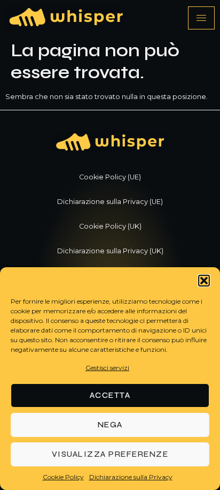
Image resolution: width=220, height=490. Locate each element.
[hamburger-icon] (201, 17)
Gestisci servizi (107, 368)
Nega (110, 424)
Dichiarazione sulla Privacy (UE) (110, 202)
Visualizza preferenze (110, 454)
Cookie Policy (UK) (110, 226)
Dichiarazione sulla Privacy (130, 477)
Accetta (110, 395)
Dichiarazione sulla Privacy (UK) (110, 251)
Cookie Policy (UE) (110, 177)
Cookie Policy (63, 477)
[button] (204, 280)
